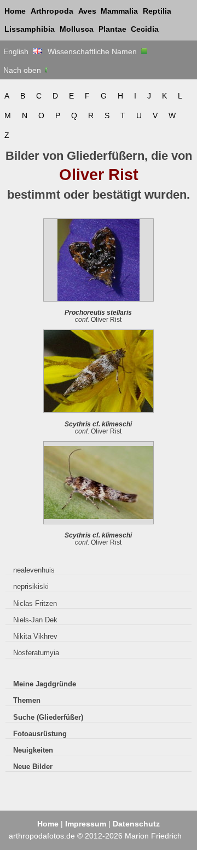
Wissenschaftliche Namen (94, 51)
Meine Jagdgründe (44, 684)
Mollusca (77, 29)
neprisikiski (31, 586)
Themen (26, 700)
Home (15, 11)
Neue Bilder (33, 766)
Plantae (112, 29)
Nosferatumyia (36, 653)
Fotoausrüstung (40, 734)
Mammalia (119, 11)
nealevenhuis (34, 570)
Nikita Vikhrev (35, 636)
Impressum (85, 823)
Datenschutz (136, 823)
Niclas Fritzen (35, 603)
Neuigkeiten (33, 750)
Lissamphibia (29, 29)
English (18, 51)
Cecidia (145, 29)
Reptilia (157, 11)
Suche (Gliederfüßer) (48, 717)
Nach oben (23, 70)
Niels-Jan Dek (35, 620)
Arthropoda (52, 11)
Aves (87, 11)
